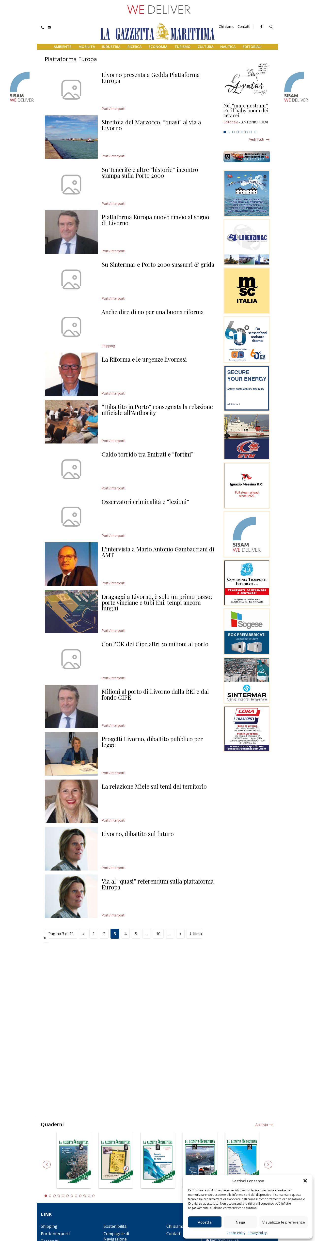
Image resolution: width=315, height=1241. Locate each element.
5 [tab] (242, 132)
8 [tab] (255, 132)
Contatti (243, 26)
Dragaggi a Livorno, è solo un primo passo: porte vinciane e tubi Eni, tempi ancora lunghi (157, 602)
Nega (240, 1222)
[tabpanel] (246, 116)
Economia (158, 46)
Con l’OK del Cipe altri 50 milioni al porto (155, 644)
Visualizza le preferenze (283, 1222)
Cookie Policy (236, 1233)
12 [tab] (93, 1196)
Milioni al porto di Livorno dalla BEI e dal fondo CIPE (155, 694)
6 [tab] (246, 132)
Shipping (108, 345)
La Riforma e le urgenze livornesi (144, 359)
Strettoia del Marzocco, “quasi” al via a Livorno (151, 125)
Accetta (205, 1222)
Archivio (261, 1124)
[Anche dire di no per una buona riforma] (71, 327)
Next (268, 1164)
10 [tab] (84, 1196)
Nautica (228, 46)
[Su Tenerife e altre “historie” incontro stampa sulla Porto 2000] (71, 184)
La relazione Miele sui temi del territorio (154, 786)
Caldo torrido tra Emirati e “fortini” (147, 454)
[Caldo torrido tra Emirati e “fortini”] (71, 469)
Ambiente (62, 46)
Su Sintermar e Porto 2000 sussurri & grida (158, 264)
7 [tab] (251, 132)
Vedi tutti (256, 139)
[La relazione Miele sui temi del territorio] (71, 801)
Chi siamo (227, 26)
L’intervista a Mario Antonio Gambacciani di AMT (158, 552)
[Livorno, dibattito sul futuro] (71, 849)
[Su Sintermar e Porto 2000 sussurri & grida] (71, 279)
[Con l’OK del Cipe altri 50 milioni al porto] (71, 659)
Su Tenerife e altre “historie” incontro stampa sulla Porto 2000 (150, 172)
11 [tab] (89, 1196)
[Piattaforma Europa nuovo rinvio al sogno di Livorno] (71, 232)
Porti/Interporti (113, 108)
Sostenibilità (115, 1226)
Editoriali (252, 46)
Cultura (205, 46)
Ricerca (134, 46)
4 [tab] (237, 132)
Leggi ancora (246, 116)
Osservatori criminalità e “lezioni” (145, 501)
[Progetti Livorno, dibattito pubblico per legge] (71, 754)
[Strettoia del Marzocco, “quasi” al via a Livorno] (71, 137)
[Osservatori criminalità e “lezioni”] (71, 516)
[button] (305, 1180)
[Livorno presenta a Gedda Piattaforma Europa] (71, 89)
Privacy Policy (257, 1233)
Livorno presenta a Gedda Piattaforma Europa (151, 77)
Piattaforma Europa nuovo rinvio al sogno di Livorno (155, 220)
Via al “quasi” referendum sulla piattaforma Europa (158, 884)
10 (158, 933)
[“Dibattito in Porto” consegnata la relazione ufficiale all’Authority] (71, 421)
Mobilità (87, 46)
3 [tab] (233, 132)
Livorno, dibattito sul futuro (138, 834)
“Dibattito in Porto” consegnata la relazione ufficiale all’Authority (157, 409)
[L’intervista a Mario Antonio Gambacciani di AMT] (71, 564)
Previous (47, 1164)
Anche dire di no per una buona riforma (153, 312)
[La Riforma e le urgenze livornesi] (71, 374)
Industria (111, 46)
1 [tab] (224, 132)
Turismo (182, 46)
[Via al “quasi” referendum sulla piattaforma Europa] (71, 896)
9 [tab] (80, 1196)
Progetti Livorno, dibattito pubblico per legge (152, 742)
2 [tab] (229, 132)
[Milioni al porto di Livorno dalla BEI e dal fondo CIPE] (71, 706)
